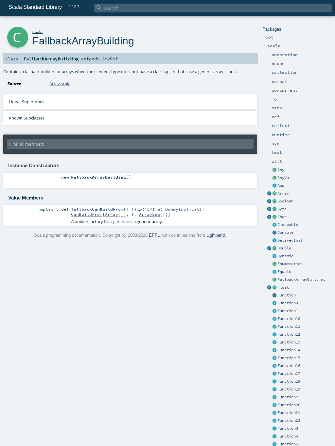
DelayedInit (290, 240)
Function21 (288, 412)
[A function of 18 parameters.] (274, 381)
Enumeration (290, 264)
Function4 (287, 436)
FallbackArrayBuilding (301, 279)
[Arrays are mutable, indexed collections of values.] (274, 193)
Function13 (288, 342)
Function (286, 295)
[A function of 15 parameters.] (274, 358)
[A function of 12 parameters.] (274, 334)
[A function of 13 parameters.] (274, 342)
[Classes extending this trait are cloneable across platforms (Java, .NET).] (274, 225)
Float (283, 287)
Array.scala (59, 84)
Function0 (287, 303)
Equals (284, 271)
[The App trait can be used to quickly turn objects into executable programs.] (274, 185)
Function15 (288, 358)
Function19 (288, 389)
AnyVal (284, 177)
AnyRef (110, 59)
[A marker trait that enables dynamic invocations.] (274, 256)
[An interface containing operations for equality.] (274, 272)
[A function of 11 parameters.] (274, 326)
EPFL (154, 235)
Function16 (288, 365)
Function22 (288, 420)
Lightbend (215, 235)
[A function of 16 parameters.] (274, 366)
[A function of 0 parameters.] (274, 303)
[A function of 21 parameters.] (274, 413)
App (280, 185)
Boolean (285, 201)
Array (283, 193)
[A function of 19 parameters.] (274, 389)
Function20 (288, 405)
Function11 (288, 326)
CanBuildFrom (86, 214)
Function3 (287, 428)
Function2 (287, 397)
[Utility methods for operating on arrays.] (269, 193)
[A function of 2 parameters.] (274, 397)
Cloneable (287, 224)
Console (285, 232)
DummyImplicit (182, 209)
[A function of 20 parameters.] (274, 405)
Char (282, 217)
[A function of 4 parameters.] (274, 436)
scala (37, 31)
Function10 (288, 318)
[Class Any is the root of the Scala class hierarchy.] (274, 170)
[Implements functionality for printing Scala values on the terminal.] (274, 232)
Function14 (288, 350)
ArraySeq (149, 214)
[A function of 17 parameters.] (274, 373)
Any (280, 169)
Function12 (288, 334)
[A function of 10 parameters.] (274, 319)
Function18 (288, 381)
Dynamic (285, 256)
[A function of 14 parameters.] (274, 350)
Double (284, 248)
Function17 (288, 373)
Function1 (287, 311)
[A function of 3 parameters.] (274, 428)
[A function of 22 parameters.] (274, 420)
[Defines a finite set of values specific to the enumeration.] (274, 264)
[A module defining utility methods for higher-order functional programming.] (274, 295)
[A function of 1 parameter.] (274, 311)
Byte (282, 209)
